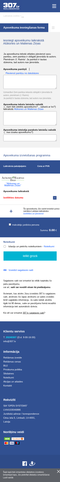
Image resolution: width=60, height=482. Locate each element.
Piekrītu (58, 471)
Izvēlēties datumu (13, 197)
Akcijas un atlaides (13, 381)
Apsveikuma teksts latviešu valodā (29, 106)
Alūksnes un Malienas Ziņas (29, 109)
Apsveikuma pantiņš (15, 69)
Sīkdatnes (8, 373)
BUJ (5, 365)
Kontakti (7, 385)
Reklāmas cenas (12, 361)
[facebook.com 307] (24, 463)
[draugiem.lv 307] (32, 463)
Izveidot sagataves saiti (21, 270)
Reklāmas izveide (12, 357)
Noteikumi (9, 241)
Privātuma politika (12, 369)
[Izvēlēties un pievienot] (11, 211)
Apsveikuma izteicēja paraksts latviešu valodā (29, 131)
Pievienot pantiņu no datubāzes (22, 73)
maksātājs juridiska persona (25, 225)
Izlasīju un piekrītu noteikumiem (25, 246)
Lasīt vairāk (8, 477)
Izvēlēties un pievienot (33, 213)
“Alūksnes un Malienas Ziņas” (12, 184)
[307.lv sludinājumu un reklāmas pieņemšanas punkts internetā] (11, 6)
